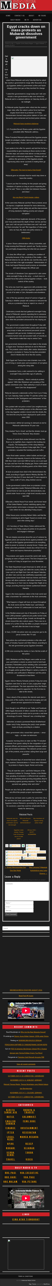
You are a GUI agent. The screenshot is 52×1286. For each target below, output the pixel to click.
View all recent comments (26, 1064)
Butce (11, 1116)
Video (29, 1159)
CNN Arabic (26, 238)
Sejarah (29, 1148)
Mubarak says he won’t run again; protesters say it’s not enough (12, 821)
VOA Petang (29, 1181)
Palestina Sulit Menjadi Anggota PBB (31, 1057)
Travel (10, 1159)
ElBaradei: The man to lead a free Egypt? (26, 170)
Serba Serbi (11, 1153)
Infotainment (29, 1128)
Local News (10, 1138)
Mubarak (41, 43)
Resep (29, 1143)
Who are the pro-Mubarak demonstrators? (25, 820)
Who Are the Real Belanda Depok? (33, 1032)
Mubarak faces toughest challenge (26, 123)
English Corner (20, 43)
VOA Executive (29, 1172)
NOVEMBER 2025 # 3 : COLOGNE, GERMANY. (26, 1093)
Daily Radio (15, 19)
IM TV (26, 19)
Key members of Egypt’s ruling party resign (38, 820)
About (31, 15)
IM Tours (42, 15)
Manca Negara (29, 43)
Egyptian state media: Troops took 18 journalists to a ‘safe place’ (19, 834)
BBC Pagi (10, 1172)
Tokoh (29, 1152)
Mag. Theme (32, 1284)
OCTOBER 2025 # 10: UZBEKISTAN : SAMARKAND (26, 1076)
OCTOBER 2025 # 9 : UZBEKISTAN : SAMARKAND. (26, 1097)
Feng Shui (29, 1121)
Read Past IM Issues (26, 996)
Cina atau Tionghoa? (26, 1219)
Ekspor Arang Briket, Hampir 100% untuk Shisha (31, 1036)
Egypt (37, 43)
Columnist (29, 1116)
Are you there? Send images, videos (26, 197)
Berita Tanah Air (10, 1111)
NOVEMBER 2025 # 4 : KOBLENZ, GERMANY (26, 1080)
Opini (10, 1143)
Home (8, 15)
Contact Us (20, 15)
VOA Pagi (29, 1177)
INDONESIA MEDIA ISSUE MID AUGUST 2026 (26, 990)
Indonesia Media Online (28, 1280)
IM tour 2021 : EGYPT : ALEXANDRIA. (32, 832)
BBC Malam (11, 1181)
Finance (11, 1128)
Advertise (37, 19)
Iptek (10, 1132)
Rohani (10, 1148)
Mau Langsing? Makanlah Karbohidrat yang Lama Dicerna (38, 870)
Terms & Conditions (25, 1276)
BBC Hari (10, 1177)
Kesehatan (29, 1132)
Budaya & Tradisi (29, 1111)
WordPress (47, 1284)
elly (12, 43)
